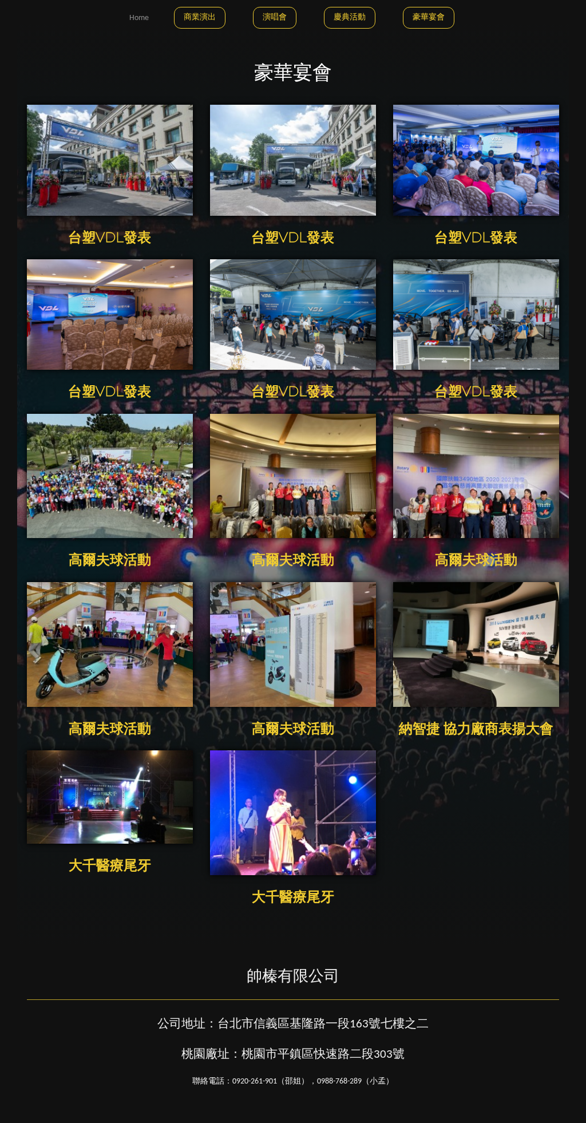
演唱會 (275, 17)
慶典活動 (350, 17)
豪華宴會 (429, 17)
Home (139, 18)
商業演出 (200, 17)
